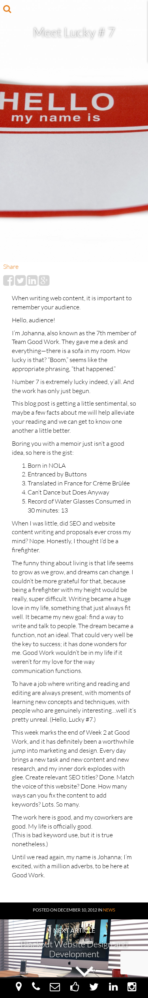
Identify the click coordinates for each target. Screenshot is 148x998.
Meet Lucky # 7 (74, 32)
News (109, 909)
